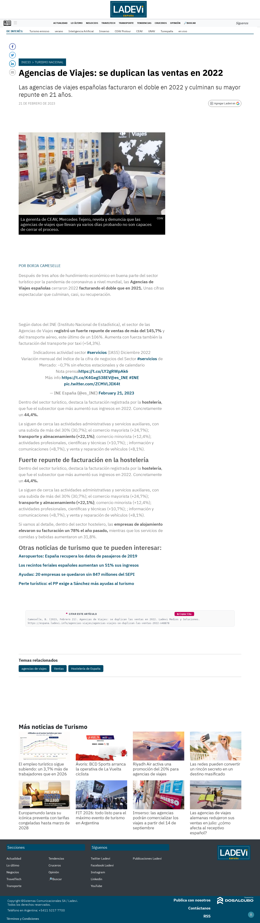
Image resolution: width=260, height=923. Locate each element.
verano (59, 31)
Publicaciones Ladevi (147, 858)
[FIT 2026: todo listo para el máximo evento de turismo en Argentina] (101, 794)
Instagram (98, 872)
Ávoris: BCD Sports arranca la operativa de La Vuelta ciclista (101, 769)
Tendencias (144, 23)
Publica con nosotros (192, 900)
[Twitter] (12, 55)
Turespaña (167, 31)
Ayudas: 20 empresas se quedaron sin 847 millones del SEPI (77, 574)
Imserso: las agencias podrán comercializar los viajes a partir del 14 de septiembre (156, 820)
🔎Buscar (190, 23)
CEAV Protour (123, 31)
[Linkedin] (12, 63)
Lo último (77, 23)
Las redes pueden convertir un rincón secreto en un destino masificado (215, 769)
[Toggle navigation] (14, 23)
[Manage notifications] (251, 915)
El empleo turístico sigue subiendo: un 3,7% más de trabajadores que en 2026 (43, 769)
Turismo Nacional (49, 62)
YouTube (96, 886)
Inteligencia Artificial (81, 31)
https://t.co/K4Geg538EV (86, 377)
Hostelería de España (85, 668)
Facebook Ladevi (102, 865)
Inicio (26, 62)
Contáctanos (199, 908)
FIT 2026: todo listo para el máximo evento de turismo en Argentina (101, 817)
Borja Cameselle (44, 265)
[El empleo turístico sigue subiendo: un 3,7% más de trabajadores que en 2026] (44, 746)
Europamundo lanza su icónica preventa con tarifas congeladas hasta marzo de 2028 (44, 820)
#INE (134, 377)
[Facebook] (12, 46)
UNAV (151, 31)
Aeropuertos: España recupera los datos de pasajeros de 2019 (78, 556)
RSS (207, 916)
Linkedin (96, 879)
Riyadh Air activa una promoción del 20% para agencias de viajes (156, 769)
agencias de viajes (34, 668)
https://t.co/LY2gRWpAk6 (103, 371)
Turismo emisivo (39, 31)
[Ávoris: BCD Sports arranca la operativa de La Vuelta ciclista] (101, 746)
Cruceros (161, 23)
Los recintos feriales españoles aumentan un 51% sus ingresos (79, 565)
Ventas (59, 668)
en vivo (183, 31)
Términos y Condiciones (22, 919)
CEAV (139, 31)
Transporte (126, 23)
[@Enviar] (12, 72)
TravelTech (108, 23)
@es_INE (119, 377)
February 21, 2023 (116, 393)
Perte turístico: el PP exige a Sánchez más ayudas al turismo (76, 583)
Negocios (92, 23)
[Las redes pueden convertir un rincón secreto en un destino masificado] (215, 746)
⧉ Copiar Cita (184, 614)
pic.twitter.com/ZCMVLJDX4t (92, 383)
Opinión (175, 23)
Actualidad (60, 23)
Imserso (104, 31)
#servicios (97, 352)
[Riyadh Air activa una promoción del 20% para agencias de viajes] (158, 746)
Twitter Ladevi (100, 858)
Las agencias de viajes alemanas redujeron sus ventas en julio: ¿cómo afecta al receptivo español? (212, 823)
